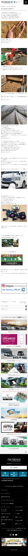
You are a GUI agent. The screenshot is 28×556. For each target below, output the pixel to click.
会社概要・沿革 (4, 517)
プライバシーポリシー (11, 528)
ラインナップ (4, 490)
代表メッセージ (18, 517)
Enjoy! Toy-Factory (5, 513)
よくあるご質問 (18, 520)
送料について (18, 523)
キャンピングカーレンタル (7, 500)
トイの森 (17, 513)
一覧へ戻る (14, 301)
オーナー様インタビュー (4, 510)
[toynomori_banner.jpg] (10, 247)
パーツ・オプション (6, 493)
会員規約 (8, 530)
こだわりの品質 (18, 510)
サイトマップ (4, 528)
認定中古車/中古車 (5, 496)
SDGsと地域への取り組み (6, 520)
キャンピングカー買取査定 (7, 503)
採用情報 (3, 523)
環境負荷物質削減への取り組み (16, 530)
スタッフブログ (18, 506)
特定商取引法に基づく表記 (21, 528)
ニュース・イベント (6, 506)
